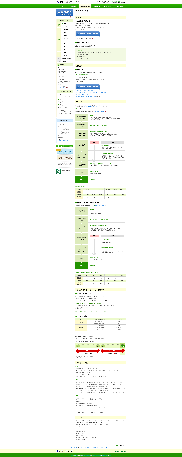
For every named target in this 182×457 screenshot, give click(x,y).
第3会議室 (67, 43)
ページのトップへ (121, 445)
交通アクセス (120, 6)
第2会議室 (67, 41)
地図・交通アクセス (63, 115)
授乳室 (67, 55)
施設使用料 (97, 6)
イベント (109, 447)
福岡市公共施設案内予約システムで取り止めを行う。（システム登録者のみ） (92, 311)
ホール (67, 23)
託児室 (67, 26)
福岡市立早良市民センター (68, 2)
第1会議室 (67, 38)
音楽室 (67, 32)
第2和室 (67, 49)
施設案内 (73, 6)
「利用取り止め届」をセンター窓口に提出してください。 (88, 303)
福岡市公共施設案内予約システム (88, 96)
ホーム (62, 6)
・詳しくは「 (78, 96)
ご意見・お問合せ (108, 6)
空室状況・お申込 (85, 6)
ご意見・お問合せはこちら (64, 146)
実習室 (67, 35)
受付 (67, 53)
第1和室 (67, 46)
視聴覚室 (67, 29)
